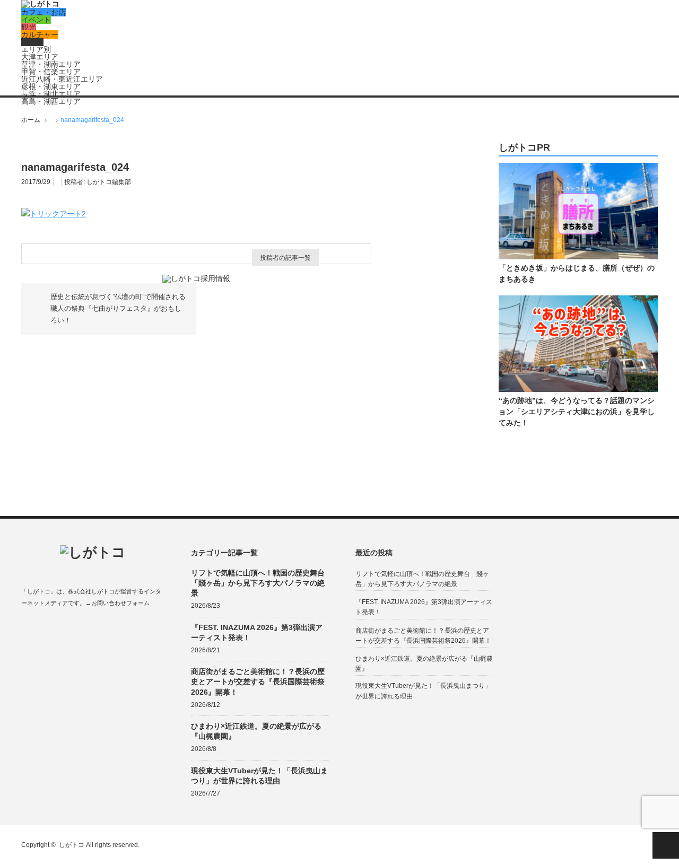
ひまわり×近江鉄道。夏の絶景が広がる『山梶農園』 (256, 731)
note (88, 628)
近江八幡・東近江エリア (62, 79)
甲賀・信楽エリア (51, 71)
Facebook (26, 628)
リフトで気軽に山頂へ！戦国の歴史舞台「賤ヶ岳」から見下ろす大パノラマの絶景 (258, 583)
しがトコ (71, 845)
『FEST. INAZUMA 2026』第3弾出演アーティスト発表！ (257, 632)
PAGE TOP (665, 845)
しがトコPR (524, 148)
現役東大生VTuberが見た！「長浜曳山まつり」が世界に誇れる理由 (259, 775)
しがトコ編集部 (108, 182)
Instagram (68, 628)
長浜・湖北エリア (51, 94)
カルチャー (39, 34)
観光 (28, 27)
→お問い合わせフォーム (117, 603)
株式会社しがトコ (91, 591)
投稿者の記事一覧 (285, 257)
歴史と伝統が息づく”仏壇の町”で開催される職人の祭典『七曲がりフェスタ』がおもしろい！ (118, 309)
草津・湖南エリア (51, 64)
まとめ (32, 42)
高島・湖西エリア (51, 101)
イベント (36, 19)
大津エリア (39, 57)
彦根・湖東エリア (51, 86)
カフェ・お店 (43, 12)
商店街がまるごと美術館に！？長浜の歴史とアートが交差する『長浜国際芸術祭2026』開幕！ (258, 681)
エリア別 (36, 49)
